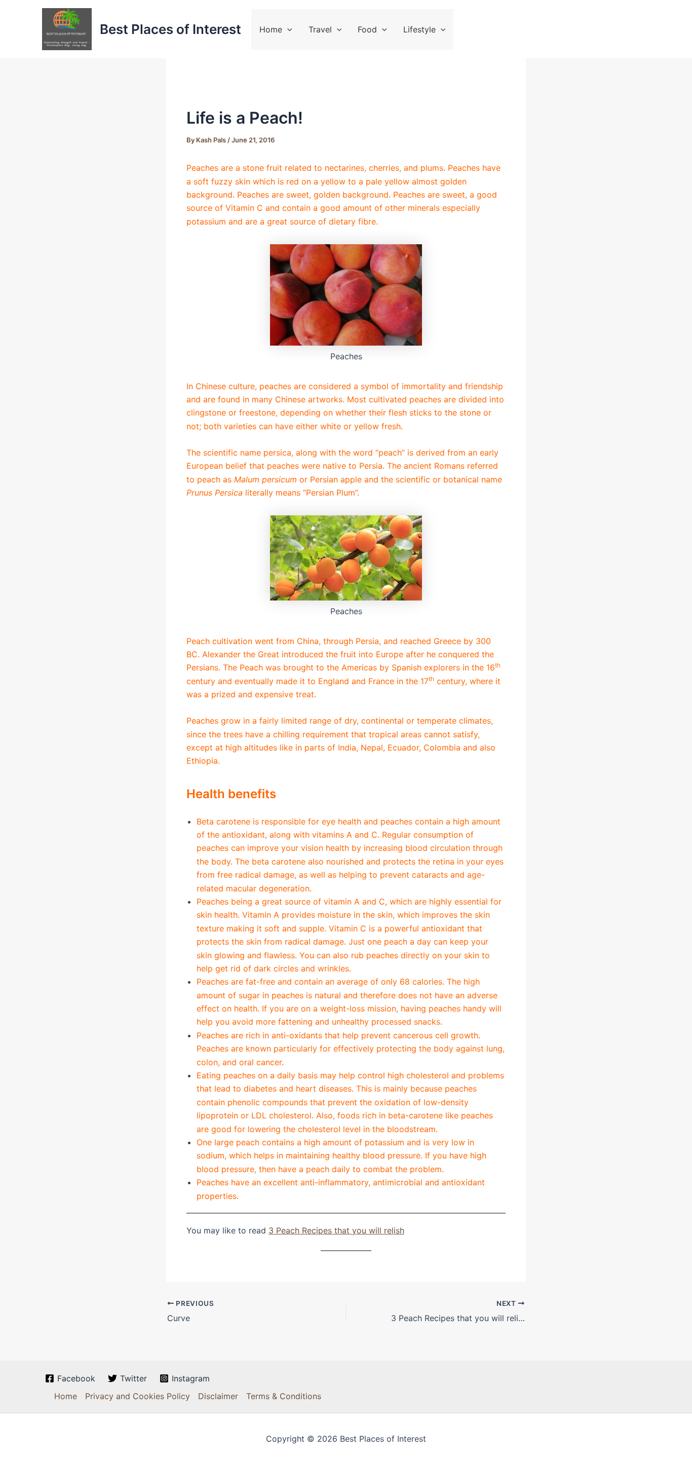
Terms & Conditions (283, 1396)
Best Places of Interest (170, 29)
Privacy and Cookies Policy (137, 1396)
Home (270, 29)
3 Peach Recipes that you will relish (336, 1230)
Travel (320, 29)
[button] (287, 29)
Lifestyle (419, 29)
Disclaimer (218, 1396)
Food (367, 29)
